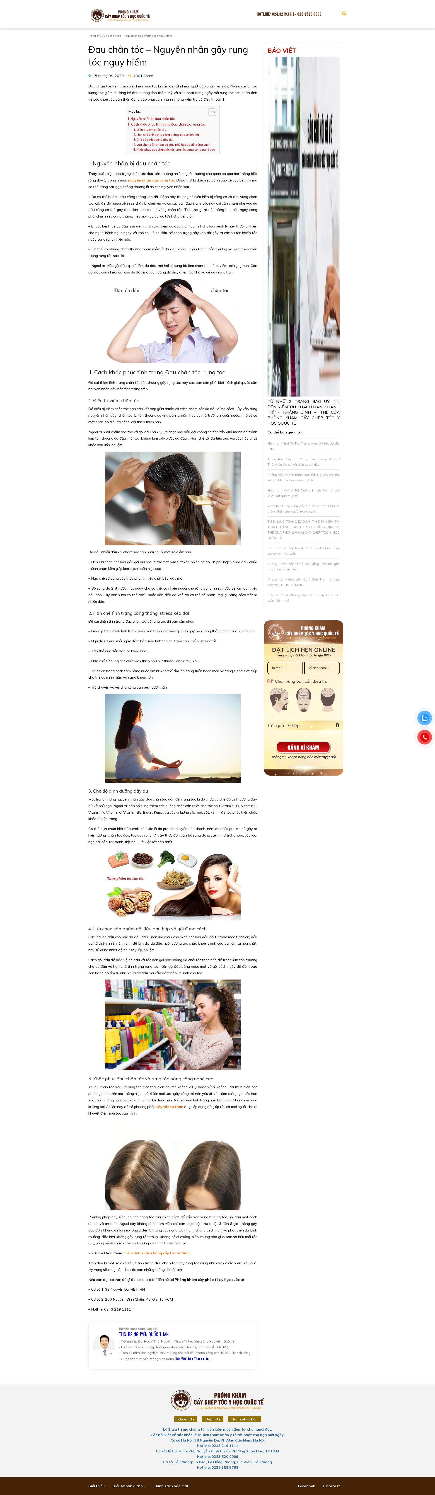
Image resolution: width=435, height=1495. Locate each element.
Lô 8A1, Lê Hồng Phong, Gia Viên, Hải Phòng (233, 1462)
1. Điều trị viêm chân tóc (149, 129)
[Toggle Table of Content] (210, 112)
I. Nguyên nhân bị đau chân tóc (151, 118)
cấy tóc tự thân (169, 1106)
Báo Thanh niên (198, 1358)
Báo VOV (180, 1358)
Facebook (306, 1486)
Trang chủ (94, 35)
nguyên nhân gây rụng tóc (151, 180)
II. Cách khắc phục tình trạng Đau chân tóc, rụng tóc (166, 124)
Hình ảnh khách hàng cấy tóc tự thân (157, 1253)
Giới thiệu (96, 1486)
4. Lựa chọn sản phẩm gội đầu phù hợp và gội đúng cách (171, 144)
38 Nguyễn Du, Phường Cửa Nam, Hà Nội (229, 1440)
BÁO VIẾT (282, 50)
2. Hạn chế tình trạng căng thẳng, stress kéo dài (166, 134)
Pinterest (331, 1486)
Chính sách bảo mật (170, 1486)
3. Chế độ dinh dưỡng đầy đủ (152, 139)
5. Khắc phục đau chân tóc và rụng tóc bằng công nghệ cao (174, 149)
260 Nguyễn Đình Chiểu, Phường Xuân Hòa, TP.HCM (234, 1451)
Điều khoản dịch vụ (129, 1486)
